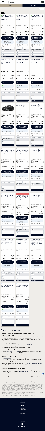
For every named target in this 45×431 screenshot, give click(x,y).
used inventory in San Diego (13, 351)
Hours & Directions (22, 402)
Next (18, 330)
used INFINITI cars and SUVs (25, 371)
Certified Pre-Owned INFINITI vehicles (26, 344)
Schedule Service (22, 414)
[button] (42, 374)
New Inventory (22, 408)
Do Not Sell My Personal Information (19, 429)
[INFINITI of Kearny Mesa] (8, 2)
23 (15, 330)
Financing (22, 400)
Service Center (22, 413)
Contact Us (22, 399)
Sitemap (22, 405)
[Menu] (42, 2)
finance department (7, 358)
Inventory (22, 406)
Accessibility (6, 429)
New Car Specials (22, 410)
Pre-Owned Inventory (22, 409)
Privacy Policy (11, 429)
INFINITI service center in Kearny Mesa (34, 363)
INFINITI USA (22, 403)
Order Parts (22, 417)
